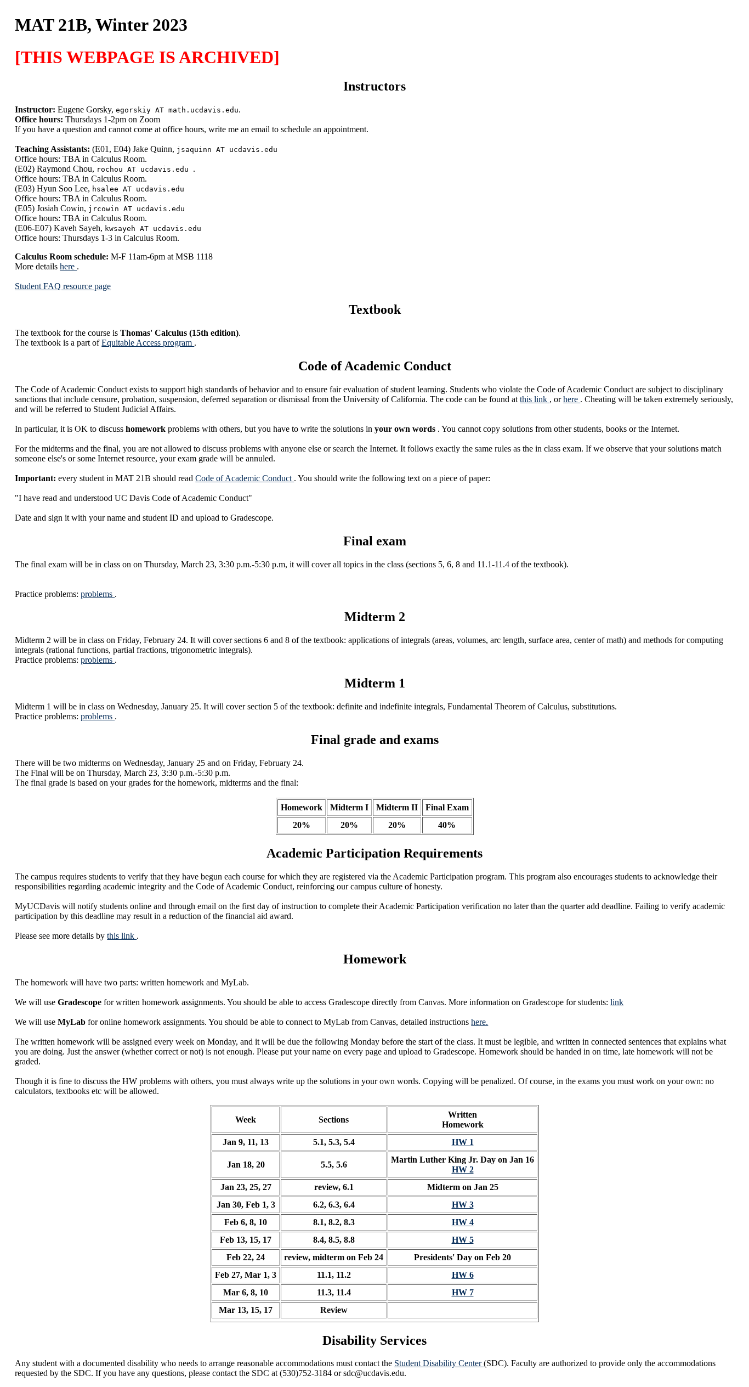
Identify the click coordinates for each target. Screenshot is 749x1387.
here (68, 266)
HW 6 (463, 1274)
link (616, 1002)
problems (98, 594)
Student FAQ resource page (63, 286)
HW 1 (463, 1142)
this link (534, 399)
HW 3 (463, 1204)
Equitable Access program (147, 342)
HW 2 (463, 1169)
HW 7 (463, 1292)
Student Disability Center (439, 1363)
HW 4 (463, 1222)
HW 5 (463, 1239)
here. (479, 1022)
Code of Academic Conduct (244, 478)
